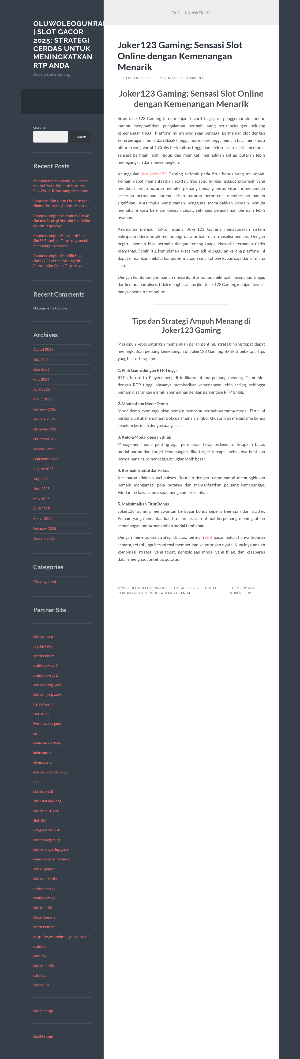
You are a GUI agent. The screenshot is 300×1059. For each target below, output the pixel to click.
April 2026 (41, 389)
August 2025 (43, 469)
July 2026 (41, 359)
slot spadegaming (46, 840)
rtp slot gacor (43, 704)
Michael (167, 78)
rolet (37, 782)
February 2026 (44, 409)
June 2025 (41, 488)
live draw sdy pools (47, 723)
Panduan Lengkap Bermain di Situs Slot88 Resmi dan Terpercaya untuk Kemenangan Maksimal (60, 241)
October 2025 (44, 449)
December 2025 (45, 429)
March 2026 (42, 399)
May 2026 (41, 379)
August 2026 (43, 349)
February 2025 (44, 528)
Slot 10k (39, 820)
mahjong (39, 946)
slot (208, 537)
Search (40, 128)
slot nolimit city (45, 878)
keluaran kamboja (47, 743)
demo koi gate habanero (51, 859)
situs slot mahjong (47, 801)
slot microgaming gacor (51, 849)
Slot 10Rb (41, 714)
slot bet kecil (43, 791)
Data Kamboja (44, 917)
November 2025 (46, 439)
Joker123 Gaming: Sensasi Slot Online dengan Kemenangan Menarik (180, 55)
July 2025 (41, 479)
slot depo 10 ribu (46, 811)
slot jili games (43, 869)
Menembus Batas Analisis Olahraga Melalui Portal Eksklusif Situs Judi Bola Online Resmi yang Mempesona (61, 186)
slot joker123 (153, 173)
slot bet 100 (42, 907)
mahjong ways (44, 888)
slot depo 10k (43, 965)
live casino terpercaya (50, 772)
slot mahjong (43, 636)
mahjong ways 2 (45, 665)
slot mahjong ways (47, 685)
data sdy (39, 956)
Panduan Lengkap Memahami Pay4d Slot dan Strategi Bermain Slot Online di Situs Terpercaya (62, 221)
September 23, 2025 (136, 78)
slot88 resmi (43, 1036)
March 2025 (42, 518)
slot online (41, 985)
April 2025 (41, 508)
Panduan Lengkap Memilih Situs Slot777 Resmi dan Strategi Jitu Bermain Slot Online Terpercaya (57, 260)
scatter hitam (43, 646)
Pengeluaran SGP (46, 830)
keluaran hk (42, 752)
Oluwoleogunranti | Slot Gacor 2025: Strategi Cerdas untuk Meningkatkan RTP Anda (74, 44)
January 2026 (44, 419)
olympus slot (43, 762)
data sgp (39, 975)
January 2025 (44, 538)
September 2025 (46, 459)
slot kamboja (43, 1011)
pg (35, 733)
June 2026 (41, 369)
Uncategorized (44, 581)
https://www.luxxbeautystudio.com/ (61, 937)
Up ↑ (251, 593)
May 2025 (41, 499)
